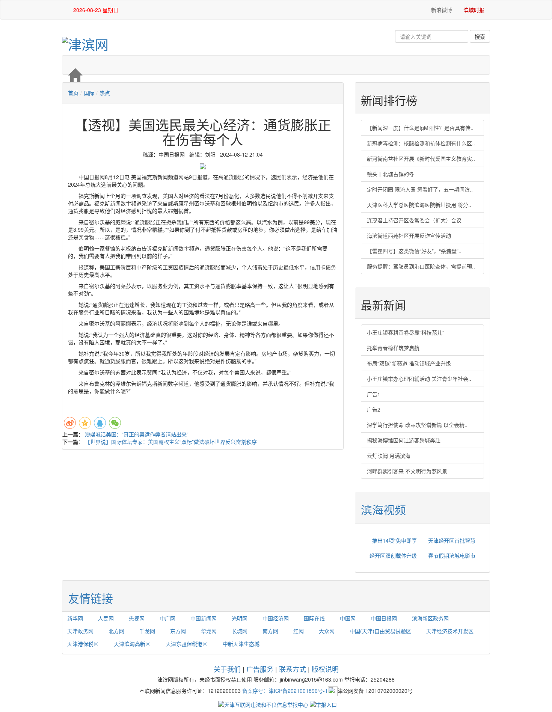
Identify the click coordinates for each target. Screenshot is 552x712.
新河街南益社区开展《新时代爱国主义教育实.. (421, 158)
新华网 (75, 618)
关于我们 (227, 669)
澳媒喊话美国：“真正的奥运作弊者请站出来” (137, 434)
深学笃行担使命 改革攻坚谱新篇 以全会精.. (417, 424)
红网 (298, 631)
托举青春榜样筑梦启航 (393, 347)
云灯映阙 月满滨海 (388, 455)
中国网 (348, 618)
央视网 (137, 618)
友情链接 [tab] (90, 598)
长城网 (239, 631)
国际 (89, 93)
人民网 (106, 618)
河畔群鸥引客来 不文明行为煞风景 (407, 471)
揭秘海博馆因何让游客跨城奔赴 (403, 440)
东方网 (178, 631)
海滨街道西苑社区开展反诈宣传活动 (409, 235)
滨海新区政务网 (430, 618)
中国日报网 (384, 618)
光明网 (239, 618)
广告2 (373, 409)
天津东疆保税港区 (187, 643)
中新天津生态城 (241, 643)
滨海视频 (383, 509)
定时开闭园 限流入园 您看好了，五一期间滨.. (420, 189)
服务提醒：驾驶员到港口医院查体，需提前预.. (421, 266)
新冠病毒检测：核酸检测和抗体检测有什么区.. (421, 143)
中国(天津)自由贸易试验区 (380, 631)
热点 (105, 93)
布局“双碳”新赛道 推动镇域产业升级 (409, 363)
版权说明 (325, 669)
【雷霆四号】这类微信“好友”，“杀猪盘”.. (414, 251)
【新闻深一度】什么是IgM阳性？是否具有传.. (420, 127)
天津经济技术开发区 (450, 631)
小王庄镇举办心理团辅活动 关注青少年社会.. (419, 378)
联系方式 (292, 669)
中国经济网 (275, 618)
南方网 (270, 631)
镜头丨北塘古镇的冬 (390, 174)
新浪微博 (441, 10)
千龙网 (147, 631)
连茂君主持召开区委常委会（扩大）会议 (414, 220)
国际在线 (314, 618)
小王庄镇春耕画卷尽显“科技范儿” (405, 332)
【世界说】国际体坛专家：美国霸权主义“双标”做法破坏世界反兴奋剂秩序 (171, 441)
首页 (73, 93)
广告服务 (259, 669)
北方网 (116, 631)
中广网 (167, 618)
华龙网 (209, 631)
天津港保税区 (83, 643)
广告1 (373, 394)
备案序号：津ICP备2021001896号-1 (285, 690)
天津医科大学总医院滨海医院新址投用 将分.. (419, 204)
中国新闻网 (203, 618)
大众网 (327, 631)
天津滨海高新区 (132, 643)
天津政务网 (80, 631)
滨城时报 (473, 10)
